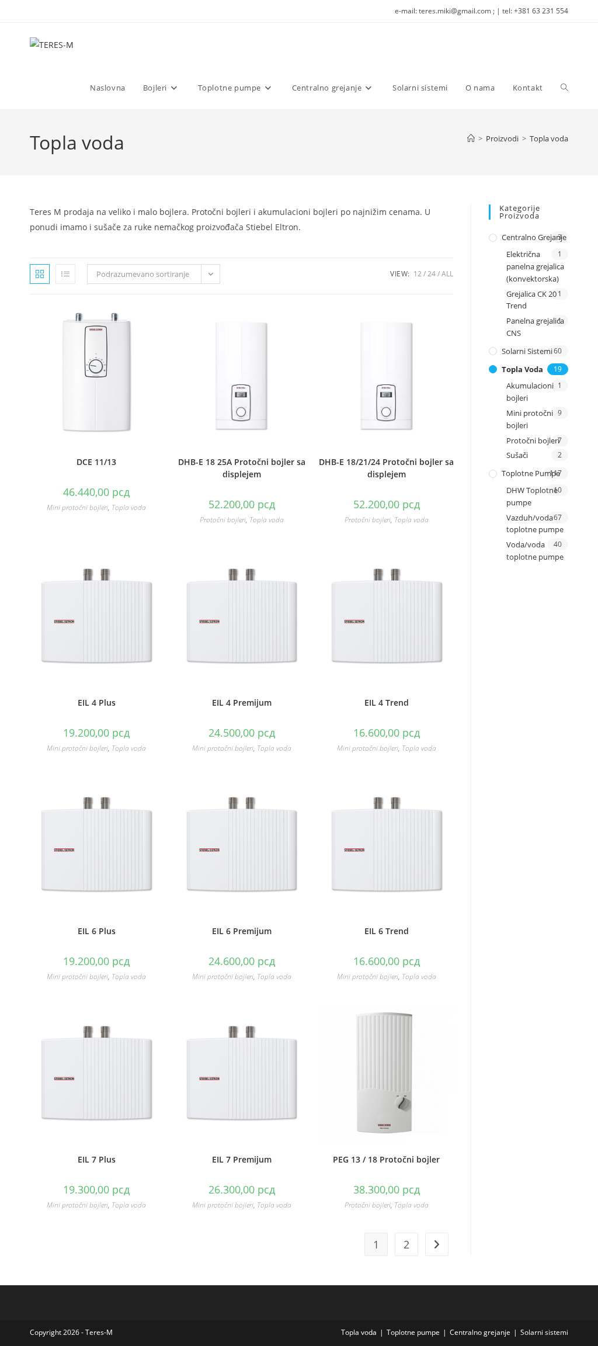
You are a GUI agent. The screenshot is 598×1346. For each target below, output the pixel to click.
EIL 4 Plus (97, 702)
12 (417, 274)
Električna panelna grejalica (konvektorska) (535, 266)
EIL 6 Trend (386, 930)
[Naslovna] (471, 138)
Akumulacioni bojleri (530, 391)
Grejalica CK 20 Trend (531, 300)
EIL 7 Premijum (242, 1159)
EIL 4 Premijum (242, 702)
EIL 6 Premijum (242, 930)
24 (431, 274)
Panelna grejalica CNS (535, 326)
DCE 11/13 (96, 461)
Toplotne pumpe (531, 473)
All (447, 274)
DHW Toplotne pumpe (532, 496)
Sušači (517, 455)
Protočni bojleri (223, 520)
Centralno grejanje (534, 237)
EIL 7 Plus (97, 1159)
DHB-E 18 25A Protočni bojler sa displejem (241, 468)
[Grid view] (40, 274)
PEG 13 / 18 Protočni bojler (386, 1159)
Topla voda (549, 138)
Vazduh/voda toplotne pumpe (535, 523)
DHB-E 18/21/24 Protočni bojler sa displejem (386, 468)
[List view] (65, 274)
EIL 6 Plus (97, 930)
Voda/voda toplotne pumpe (535, 550)
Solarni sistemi (527, 351)
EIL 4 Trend (386, 702)
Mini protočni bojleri (77, 507)
